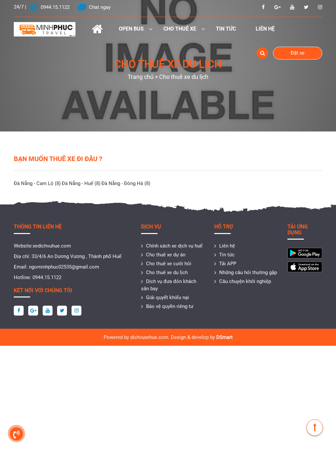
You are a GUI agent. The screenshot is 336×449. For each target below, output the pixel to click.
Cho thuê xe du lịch (167, 272)
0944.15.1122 (54, 7)
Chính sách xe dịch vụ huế (174, 246)
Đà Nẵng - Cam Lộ (37, 183)
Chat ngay (99, 7)
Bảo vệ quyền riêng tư (169, 306)
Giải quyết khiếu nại (167, 297)
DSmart (224, 337)
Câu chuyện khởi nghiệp (245, 281)
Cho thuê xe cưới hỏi (168, 264)
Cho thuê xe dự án (165, 255)
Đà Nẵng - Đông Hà (125, 183)
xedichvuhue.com (52, 246)
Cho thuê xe (179, 29)
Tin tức (226, 29)
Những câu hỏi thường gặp (248, 272)
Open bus (131, 29)
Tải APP (227, 264)
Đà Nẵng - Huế (81, 183)
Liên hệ (265, 29)
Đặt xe (297, 53)
